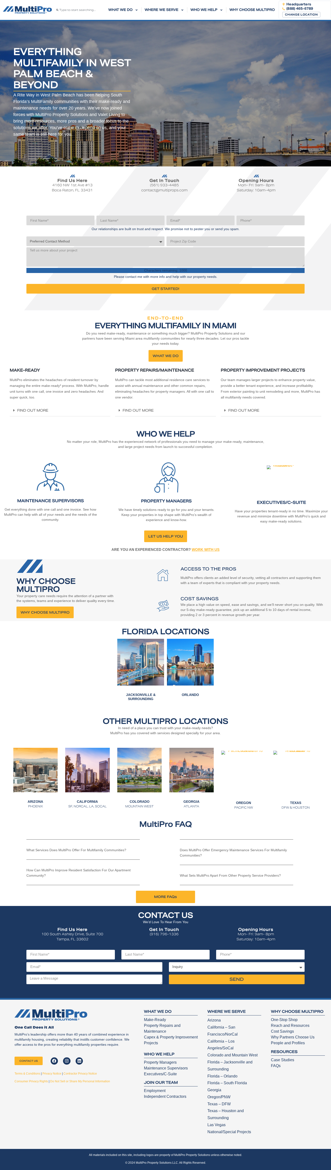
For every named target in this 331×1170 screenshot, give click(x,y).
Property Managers (160, 1062)
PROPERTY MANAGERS (166, 501)
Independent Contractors (165, 1096)
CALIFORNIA (87, 801)
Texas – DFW (219, 1104)
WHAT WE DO (120, 10)
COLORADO (140, 801)
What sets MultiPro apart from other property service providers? (230, 875)
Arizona (214, 1020)
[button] (60, 410)
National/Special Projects (229, 1132)
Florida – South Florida (227, 1083)
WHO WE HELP (203, 10)
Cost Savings (282, 1031)
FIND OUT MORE (32, 410)
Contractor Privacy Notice (80, 1073)
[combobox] (78, 10)
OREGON (243, 803)
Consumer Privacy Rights (31, 1081)
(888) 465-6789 (299, 9)
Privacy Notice (51, 1073)
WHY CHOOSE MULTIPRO (252, 10)
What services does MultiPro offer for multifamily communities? (76, 850)
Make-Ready (155, 1020)
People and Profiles (288, 1043)
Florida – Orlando (222, 1076)
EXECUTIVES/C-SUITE (281, 502)
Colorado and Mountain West (232, 1055)
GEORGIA (191, 801)
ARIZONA (35, 801)
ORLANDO (190, 695)
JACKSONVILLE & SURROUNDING (141, 697)
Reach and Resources (290, 1025)
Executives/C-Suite (160, 1074)
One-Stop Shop (284, 1020)
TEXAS (295, 803)
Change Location (301, 14)
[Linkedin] (79, 1061)
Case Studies (282, 1060)
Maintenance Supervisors (166, 1068)
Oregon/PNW (218, 1097)
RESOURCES (284, 1051)
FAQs (276, 1066)
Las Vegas (216, 1125)
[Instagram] (67, 1061)
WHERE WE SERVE (161, 10)
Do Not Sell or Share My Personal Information (80, 1081)
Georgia (214, 1090)
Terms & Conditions (27, 1073)
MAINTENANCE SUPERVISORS (50, 500)
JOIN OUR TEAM (161, 1082)
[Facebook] (54, 1061)
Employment (155, 1091)
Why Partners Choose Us (293, 1037)
